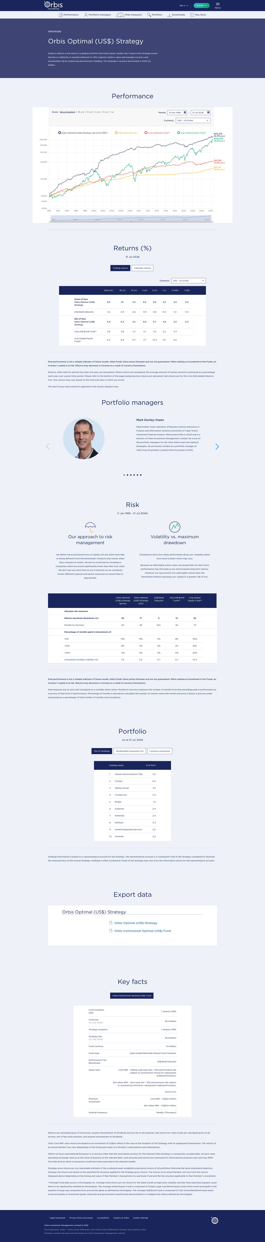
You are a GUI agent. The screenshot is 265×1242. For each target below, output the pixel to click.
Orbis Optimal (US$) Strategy (135, 923)
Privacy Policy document (81, 1218)
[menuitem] (218, 5)
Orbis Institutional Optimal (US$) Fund (142, 931)
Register (200, 5)
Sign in (182, 5)
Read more (170, 1092)
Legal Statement (57, 1218)
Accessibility (103, 1218)
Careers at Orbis (121, 1218)
